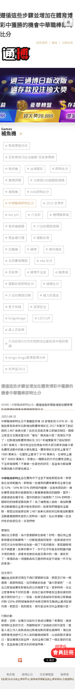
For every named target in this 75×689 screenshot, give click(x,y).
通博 (33, 249)
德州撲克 (55, 249)
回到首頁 (42, 43)
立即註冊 (67, 43)
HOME (5, 405)
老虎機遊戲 (16, 226)
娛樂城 (63, 272)
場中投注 (25, 445)
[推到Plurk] (20, 660)
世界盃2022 (16, 369)
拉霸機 (13, 249)
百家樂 (13, 272)
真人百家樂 (16, 329)
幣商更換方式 (18, 145)
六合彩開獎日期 (19, 295)
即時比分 (61, 168)
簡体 (54, 43)
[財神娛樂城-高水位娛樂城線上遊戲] (37, 95)
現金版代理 (16, 237)
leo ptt (13, 214)
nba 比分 (46, 260)
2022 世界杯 (55, 203)
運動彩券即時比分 (21, 283)
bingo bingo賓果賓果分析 (27, 357)
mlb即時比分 (39, 191)
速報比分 (52, 283)
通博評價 (14, 180)
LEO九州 (44, 318)
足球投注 (39, 306)
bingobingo (17, 318)
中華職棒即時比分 (21, 203)
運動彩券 (43, 237)
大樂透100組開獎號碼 (48, 180)
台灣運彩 (36, 168)
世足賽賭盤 (47, 674)
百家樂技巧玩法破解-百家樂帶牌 (31, 157)
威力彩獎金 (51, 295)
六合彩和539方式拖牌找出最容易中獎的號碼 (38, 343)
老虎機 (13, 168)
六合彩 (36, 214)
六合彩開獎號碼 (48, 226)
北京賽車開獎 (18, 260)
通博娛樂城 (61, 214)
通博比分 (27, 674)
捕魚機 (13, 191)
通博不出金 (38, 272)
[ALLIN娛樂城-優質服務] (16, 53)
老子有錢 (14, 306)
